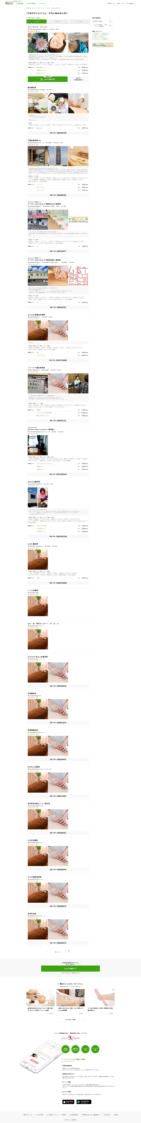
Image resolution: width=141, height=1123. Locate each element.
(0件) (37, 91)
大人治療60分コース (41, 531)
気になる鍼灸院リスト (131, 3)
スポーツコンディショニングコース (44, 463)
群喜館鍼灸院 (33, 730)
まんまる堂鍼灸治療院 (36, 315)
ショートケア (39, 184)
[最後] (69, 952)
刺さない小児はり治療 (41, 525)
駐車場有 (105, 39)
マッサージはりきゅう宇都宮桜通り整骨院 (44, 260)
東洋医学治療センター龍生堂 (39, 803)
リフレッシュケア (40, 190)
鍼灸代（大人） (40, 128)
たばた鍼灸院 (33, 544)
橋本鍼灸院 (32, 87)
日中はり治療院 (34, 767)
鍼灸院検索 (20, 3)
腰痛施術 (38, 409)
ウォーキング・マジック (37, 27)
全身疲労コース (40, 466)
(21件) (39, 31)
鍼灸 (37, 352)
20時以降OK (104, 33)
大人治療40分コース (41, 528)
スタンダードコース (41, 355)
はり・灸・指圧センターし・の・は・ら (43, 623)
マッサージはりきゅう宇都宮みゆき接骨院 (44, 204)
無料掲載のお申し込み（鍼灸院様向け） (91, 1114)
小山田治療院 (33, 840)
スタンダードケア (40, 187)
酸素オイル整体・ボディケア (43, 415)
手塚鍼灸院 (32, 693)
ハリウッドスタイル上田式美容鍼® (44, 412)
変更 (110, 21)
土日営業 (96, 33)
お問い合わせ (107, 1114)
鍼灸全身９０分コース (41, 73)
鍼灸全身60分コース (41, 67)
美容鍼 (38, 577)
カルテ (123, 3)
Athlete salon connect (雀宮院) (41, 429)
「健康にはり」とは (27, 1114)
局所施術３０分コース (41, 70)
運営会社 (116, 1114)
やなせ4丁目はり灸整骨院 (38, 657)
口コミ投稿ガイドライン (52, 1114)
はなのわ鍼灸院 (34, 482)
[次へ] (66, 952)
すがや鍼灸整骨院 (35, 877)
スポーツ (102, 36)
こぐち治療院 (33, 590)
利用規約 (64, 1114)
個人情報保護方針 (74, 1114)
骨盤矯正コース (40, 469)
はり (37, 246)
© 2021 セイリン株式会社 (70, 1119)
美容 (95, 36)
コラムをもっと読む (70, 1019)
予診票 (118, 3)
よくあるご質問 (39, 1114)
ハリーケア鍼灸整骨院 (36, 368)
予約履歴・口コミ (111, 3)
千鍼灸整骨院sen (34, 140)
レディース (96, 39)
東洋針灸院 (32, 913)
